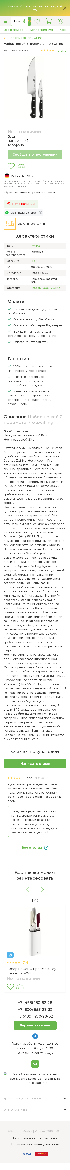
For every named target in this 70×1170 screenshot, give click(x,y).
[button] (27, 890)
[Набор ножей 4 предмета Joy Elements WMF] (35, 932)
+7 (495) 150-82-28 (35, 1002)
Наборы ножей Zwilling (45, 287)
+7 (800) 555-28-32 (35, 1009)
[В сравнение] (21, 166)
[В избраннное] (11, 166)
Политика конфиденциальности (35, 1144)
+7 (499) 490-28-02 (35, 1016)
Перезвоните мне (35, 1025)
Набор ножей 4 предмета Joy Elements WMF (31, 971)
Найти (29, 21)
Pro (33, 260)
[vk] (35, 1064)
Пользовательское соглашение (35, 1138)
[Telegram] (35, 1036)
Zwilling (35, 245)
